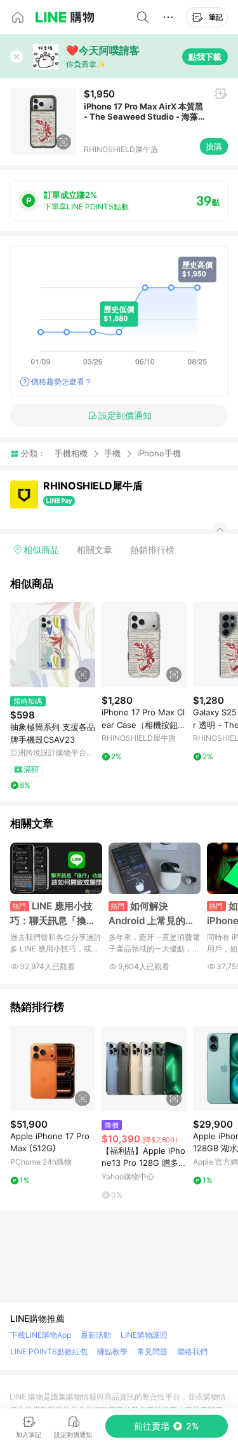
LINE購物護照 (144, 1335)
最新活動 (96, 1335)
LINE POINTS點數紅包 (49, 1351)
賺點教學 (112, 1351)
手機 (112, 453)
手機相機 (71, 453)
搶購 (214, 146)
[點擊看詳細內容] (52, 644)
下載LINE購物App (40, 1335)
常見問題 (152, 1351)
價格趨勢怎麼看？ (61, 381)
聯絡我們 (192, 1351)
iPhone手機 (159, 453)
